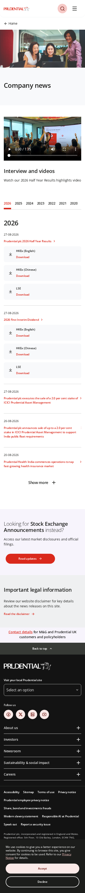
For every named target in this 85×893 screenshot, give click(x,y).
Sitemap (28, 792)
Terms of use (46, 792)
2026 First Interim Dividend (21, 320)
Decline (42, 882)
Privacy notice (67, 792)
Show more (38, 482)
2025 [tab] (18, 203)
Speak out (10, 824)
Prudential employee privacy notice (26, 800)
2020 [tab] (73, 203)
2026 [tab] (7, 203)
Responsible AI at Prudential (60, 816)
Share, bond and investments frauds (27, 808)
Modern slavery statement (21, 816)
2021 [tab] (62, 203)
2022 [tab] (51, 203)
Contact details (20, 632)
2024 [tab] (29, 203)
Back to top (39, 648)
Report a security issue (35, 824)
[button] (62, 8)
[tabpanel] (42, 348)
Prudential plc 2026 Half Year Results (27, 241)
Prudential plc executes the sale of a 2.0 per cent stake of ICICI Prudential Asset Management (41, 400)
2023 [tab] (40, 203)
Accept (42, 868)
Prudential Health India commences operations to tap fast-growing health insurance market (39, 464)
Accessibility (11, 792)
